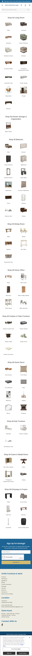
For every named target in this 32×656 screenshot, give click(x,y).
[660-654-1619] (25, 5)
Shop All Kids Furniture (16, 421)
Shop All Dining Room (16, 224)
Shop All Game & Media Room (16, 454)
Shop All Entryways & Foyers (16, 489)
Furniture (3, 577)
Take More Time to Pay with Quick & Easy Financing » (17, 1)
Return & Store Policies (7, 594)
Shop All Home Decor (16, 362)
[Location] (21, 5)
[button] (2, 5)
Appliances (4, 580)
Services (3, 588)
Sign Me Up (16, 562)
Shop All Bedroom (16, 139)
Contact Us (4, 592)
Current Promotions (6, 584)
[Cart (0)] (29, 5)
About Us (3, 590)
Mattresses (4, 578)
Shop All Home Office (16, 270)
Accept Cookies (22, 653)
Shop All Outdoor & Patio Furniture (16, 316)
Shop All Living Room (16, 18)
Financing (3, 586)
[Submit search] (28, 9)
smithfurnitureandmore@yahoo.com (14, 607)
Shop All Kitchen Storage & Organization (16, 118)
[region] (16, 645)
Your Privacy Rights (16, 649)
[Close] (29, 637)
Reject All (9, 653)
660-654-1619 (8, 605)
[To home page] (12, 5)
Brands (3, 582)
